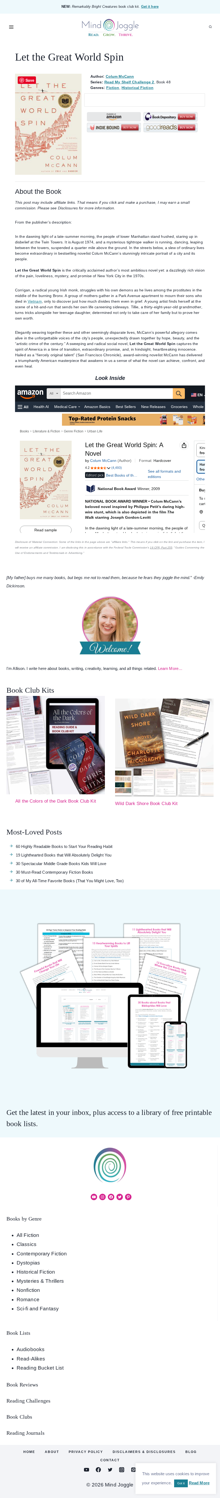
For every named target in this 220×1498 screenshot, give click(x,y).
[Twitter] (110, 1469)
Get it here (150, 7)
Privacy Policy (86, 1452)
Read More (199, 1483)
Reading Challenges (28, 1401)
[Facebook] (98, 1469)
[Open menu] (11, 27)
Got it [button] (181, 1483)
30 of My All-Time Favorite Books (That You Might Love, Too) (70, 880)
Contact (110, 1460)
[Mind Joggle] (110, 27)
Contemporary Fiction (42, 1253)
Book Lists (18, 1333)
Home (29, 1452)
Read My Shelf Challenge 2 (129, 82)
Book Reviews (22, 1385)
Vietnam (35, 301)
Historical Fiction (137, 88)
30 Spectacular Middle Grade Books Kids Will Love (61, 863)
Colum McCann (120, 76)
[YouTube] (87, 1469)
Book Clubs (19, 1417)
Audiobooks (31, 1349)
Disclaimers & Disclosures (144, 1452)
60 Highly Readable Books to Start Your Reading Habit (64, 846)
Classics (26, 1244)
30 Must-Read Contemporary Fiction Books (54, 872)
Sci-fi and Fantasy (38, 1308)
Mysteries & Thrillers (40, 1281)
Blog (191, 1452)
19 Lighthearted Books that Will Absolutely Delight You (63, 855)
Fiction (112, 88)
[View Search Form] (210, 27)
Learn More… (170, 668)
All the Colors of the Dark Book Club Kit (55, 801)
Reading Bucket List (40, 1368)
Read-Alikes (31, 1359)
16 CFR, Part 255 (161, 547)
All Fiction (28, 1235)
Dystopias (28, 1263)
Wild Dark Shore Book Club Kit (146, 803)
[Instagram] (122, 1469)
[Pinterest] (133, 1469)
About (52, 1452)
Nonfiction (28, 1290)
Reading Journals (25, 1433)
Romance (28, 1299)
